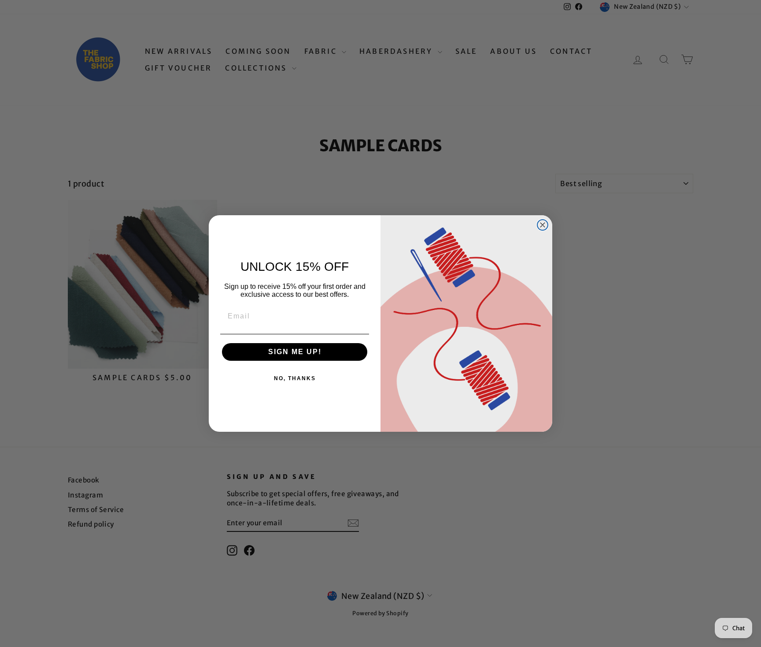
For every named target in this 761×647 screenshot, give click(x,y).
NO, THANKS (295, 378)
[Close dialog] (542, 225)
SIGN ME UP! (294, 351)
